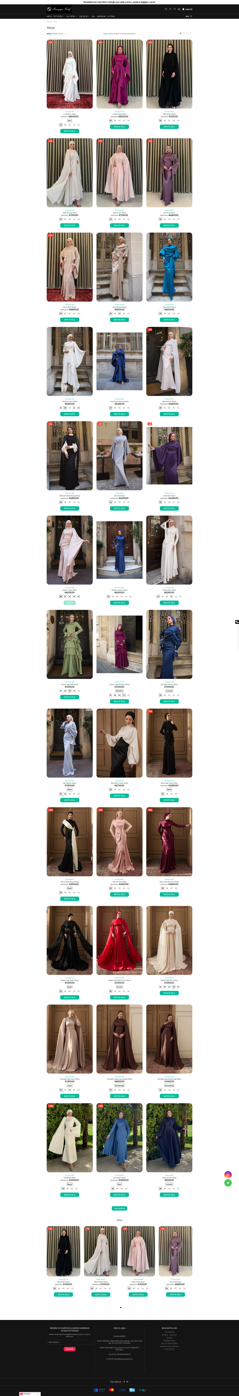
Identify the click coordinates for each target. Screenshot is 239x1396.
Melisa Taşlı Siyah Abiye (69, 980)
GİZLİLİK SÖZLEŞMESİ (169, 1343)
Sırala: (49, 34)
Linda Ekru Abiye (69, 114)
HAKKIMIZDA (169, 1332)
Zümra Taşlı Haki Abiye (69, 684)
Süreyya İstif (69, 111)
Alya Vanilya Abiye (119, 307)
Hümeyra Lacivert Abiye (119, 401)
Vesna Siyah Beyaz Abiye (69, 882)
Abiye (119, 1220)
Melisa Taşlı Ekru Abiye (169, 980)
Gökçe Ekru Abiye (169, 590)
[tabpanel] (63, 1266)
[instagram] (228, 1174)
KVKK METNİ (169, 1349)
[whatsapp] (228, 1183)
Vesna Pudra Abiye (119, 882)
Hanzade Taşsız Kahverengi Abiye (119, 1079)
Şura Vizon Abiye (69, 307)
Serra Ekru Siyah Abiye (119, 783)
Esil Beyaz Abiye (70, 1178)
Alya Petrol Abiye (169, 307)
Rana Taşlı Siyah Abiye (169, 783)
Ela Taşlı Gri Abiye (69, 783)
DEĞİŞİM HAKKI (169, 1341)
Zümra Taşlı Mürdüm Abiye (119, 684)
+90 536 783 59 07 (124, 1354)
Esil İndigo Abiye (119, 1178)
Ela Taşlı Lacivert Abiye (169, 684)
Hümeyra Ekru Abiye (69, 401)
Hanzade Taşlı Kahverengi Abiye (169, 1079)
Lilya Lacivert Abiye (169, 1178)
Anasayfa (49, 21)
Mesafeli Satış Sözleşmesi (169, 1346)
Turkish (26, 1394)
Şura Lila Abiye (169, 213)
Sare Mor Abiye (169, 496)
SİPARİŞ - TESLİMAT (169, 1335)
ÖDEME (169, 1338)
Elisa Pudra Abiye (119, 213)
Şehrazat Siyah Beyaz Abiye (70, 496)
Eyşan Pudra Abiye (70, 590)
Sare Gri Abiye (119, 496)
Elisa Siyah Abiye (169, 114)
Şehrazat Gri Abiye (169, 401)
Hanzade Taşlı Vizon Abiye (69, 1079)
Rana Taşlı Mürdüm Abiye (169, 882)
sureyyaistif (59, 9)
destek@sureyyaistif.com (123, 1359)
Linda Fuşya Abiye (119, 114)
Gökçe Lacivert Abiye (119, 590)
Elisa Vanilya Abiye (70, 213)
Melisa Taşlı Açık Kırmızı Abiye (119, 980)
